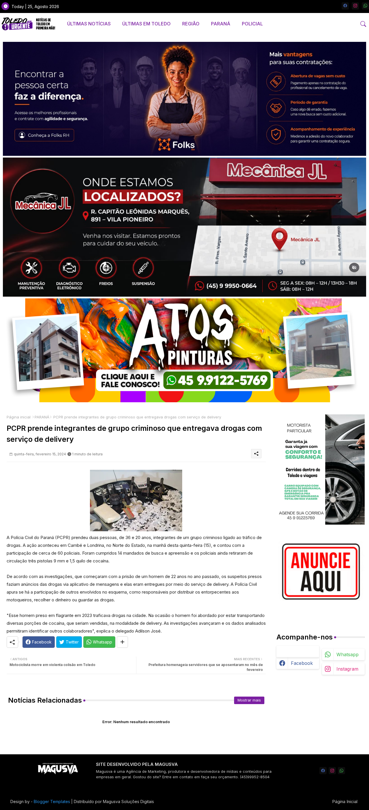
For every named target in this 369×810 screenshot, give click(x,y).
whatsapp (347, 654)
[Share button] (122, 642)
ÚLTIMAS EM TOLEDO (146, 24)
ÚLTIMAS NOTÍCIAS (89, 24)
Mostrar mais (249, 700)
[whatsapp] (365, 6)
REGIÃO (190, 24)
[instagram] (355, 6)
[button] (363, 24)
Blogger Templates (52, 801)
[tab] (88, 24)
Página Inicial (344, 801)
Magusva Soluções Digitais (128, 801)
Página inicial (19, 417)
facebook (302, 663)
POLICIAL (252, 24)
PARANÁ (220, 24)
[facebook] (345, 6)
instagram (347, 669)
